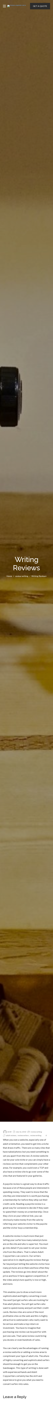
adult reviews (11, 1135)
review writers (23, 1135)
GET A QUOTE (40, 6)
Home (9, 576)
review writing (21, 576)
